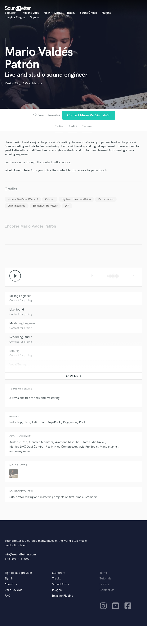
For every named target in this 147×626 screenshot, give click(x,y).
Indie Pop (15, 422)
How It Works (53, 13)
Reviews (87, 126)
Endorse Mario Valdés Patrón (30, 226)
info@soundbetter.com (20, 554)
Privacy (104, 584)
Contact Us (107, 590)
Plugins (106, 13)
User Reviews (13, 590)
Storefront (58, 573)
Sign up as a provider (18, 573)
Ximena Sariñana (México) (23, 199)
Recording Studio (20, 337)
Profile (59, 126)
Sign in (34, 17)
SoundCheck (88, 13)
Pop (43, 422)
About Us (11, 584)
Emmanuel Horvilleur (45, 205)
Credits (72, 126)
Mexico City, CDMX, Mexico (23, 83)
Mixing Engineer (20, 296)
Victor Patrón (106, 199)
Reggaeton (70, 422)
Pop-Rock (54, 422)
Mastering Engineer (22, 323)
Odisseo (49, 199)
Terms (104, 573)
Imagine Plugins (15, 17)
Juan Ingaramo (16, 205)
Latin (35, 422)
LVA (67, 205)
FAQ (7, 596)
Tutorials (105, 578)
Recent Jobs (30, 13)
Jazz (27, 422)
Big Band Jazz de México (76, 199)
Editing (14, 351)
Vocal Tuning (18, 364)
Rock (82, 422)
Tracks (71, 13)
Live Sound (16, 309)
